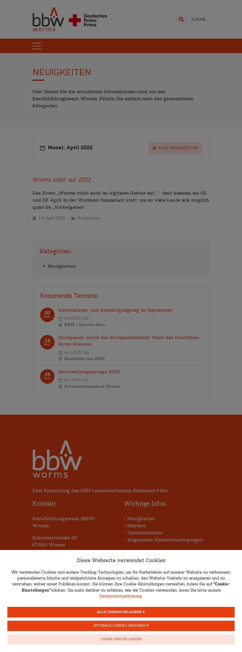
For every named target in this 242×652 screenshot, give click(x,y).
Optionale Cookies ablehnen (119, 626)
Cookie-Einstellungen (121, 639)
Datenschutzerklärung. (121, 596)
